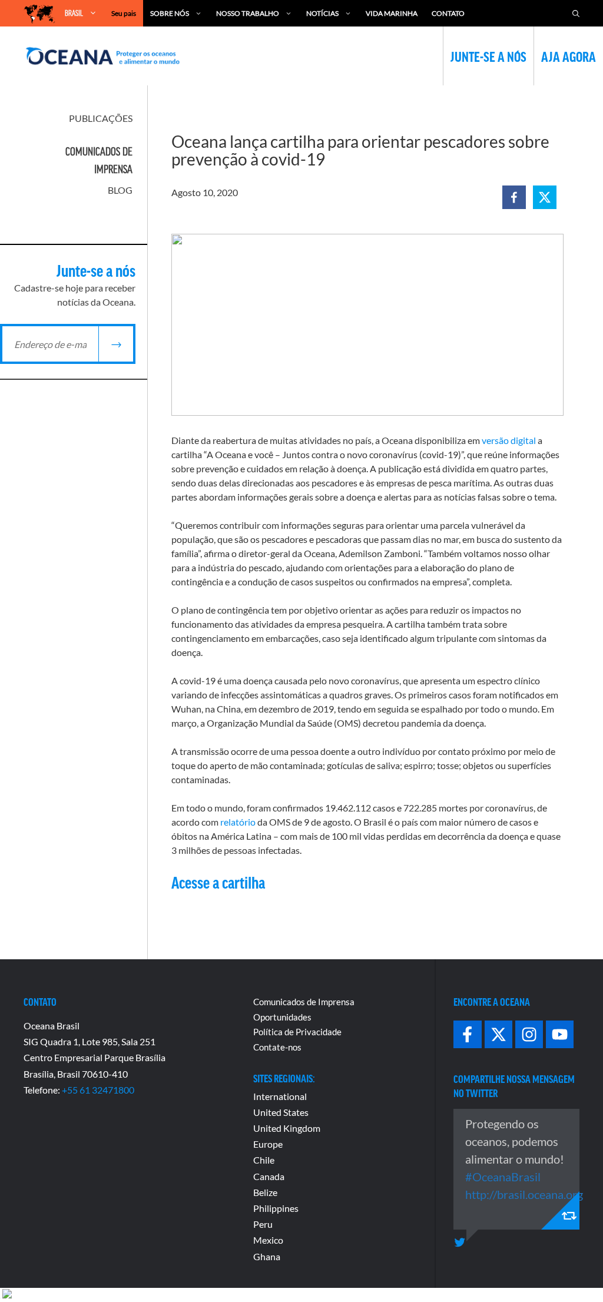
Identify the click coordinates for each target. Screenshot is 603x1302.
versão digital (509, 440)
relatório (238, 821)
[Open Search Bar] (576, 13)
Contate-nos (277, 1047)
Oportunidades (282, 1017)
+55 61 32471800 (98, 1089)
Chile (263, 1159)
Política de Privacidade (297, 1031)
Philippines (276, 1208)
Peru (263, 1224)
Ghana (266, 1256)
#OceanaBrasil (503, 1177)
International (280, 1096)
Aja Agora (568, 56)
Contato (448, 13)
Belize (265, 1192)
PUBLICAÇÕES (100, 118)
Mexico (268, 1239)
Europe (268, 1143)
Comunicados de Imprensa (303, 1001)
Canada (268, 1176)
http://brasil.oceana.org (524, 1194)
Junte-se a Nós (488, 56)
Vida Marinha (392, 13)
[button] (514, 197)
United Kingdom (286, 1128)
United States (281, 1112)
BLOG (120, 190)
